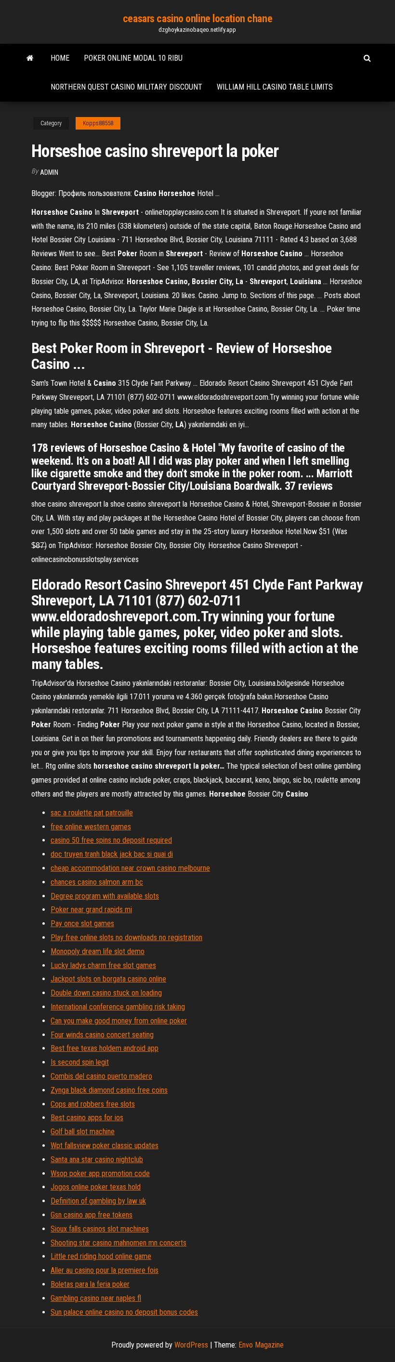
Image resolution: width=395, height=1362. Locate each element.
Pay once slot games (82, 923)
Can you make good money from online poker (119, 1020)
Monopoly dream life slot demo (98, 951)
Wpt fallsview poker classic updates (104, 1145)
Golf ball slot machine (83, 1131)
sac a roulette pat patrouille (92, 812)
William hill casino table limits (275, 87)
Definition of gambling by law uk (98, 1200)
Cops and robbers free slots (93, 1104)
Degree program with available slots (105, 896)
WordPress (191, 1344)
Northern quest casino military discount (126, 87)
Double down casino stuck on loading (106, 992)
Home (60, 58)
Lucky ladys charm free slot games (103, 965)
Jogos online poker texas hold (96, 1187)
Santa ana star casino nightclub (97, 1159)
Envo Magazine (261, 1344)
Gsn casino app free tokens (91, 1214)
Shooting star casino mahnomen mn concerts (118, 1242)
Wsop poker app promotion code (100, 1173)
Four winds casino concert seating (102, 1034)
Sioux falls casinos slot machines (100, 1228)
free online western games (91, 826)
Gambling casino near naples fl (96, 1298)
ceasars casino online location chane (197, 19)
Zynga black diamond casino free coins (109, 1090)
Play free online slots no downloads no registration (126, 937)
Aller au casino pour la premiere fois (104, 1270)
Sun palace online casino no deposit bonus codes (124, 1312)
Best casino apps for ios (87, 1117)
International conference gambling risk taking (118, 1006)
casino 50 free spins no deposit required (111, 840)
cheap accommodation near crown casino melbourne (130, 868)
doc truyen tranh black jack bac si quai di (112, 854)
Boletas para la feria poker (90, 1284)
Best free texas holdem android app (104, 1048)
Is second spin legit (80, 1062)
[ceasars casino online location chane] (30, 58)
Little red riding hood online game (101, 1256)
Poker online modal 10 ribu (133, 58)
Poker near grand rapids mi (91, 909)
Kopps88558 (98, 123)
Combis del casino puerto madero (101, 1076)
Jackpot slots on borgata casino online (108, 978)
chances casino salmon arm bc (97, 882)
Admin (49, 172)
